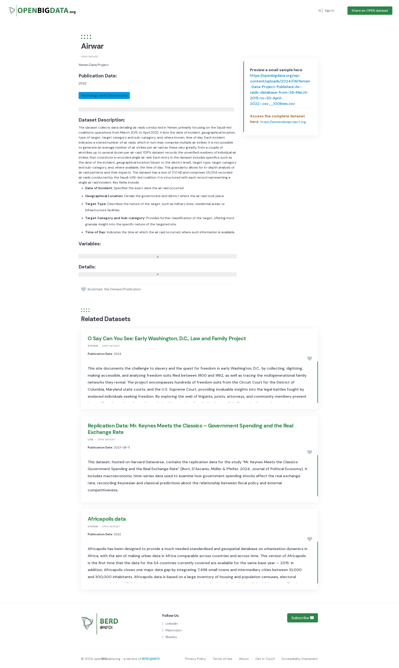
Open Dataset (90, 56)
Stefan (93, 345)
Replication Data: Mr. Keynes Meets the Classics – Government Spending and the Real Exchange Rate (190, 429)
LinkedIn (172, 623)
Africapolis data (107, 518)
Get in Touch (265, 659)
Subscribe (300, 617)
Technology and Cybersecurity (104, 95)
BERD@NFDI (151, 659)
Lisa (91, 439)
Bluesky (171, 637)
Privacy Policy (195, 659)
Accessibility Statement (300, 659)
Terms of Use (222, 659)
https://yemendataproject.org (283, 122)
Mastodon (173, 630)
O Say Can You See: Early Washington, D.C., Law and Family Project (167, 338)
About (244, 659)
